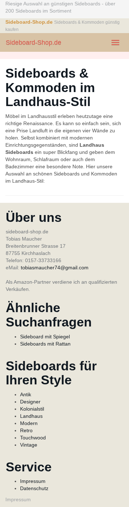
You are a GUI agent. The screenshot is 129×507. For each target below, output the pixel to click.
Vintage (28, 445)
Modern (29, 423)
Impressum (33, 481)
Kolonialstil (32, 409)
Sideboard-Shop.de (33, 42)
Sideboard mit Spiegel (45, 336)
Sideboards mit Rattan (45, 344)
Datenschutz (34, 488)
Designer (30, 402)
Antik (25, 394)
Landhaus (31, 416)
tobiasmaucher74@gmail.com (55, 267)
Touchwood (33, 437)
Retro (26, 430)
